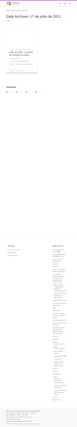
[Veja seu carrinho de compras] (65, 3)
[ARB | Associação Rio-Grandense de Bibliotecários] (13, 3)
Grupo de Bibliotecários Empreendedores (59, 380)
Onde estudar (58, 359)
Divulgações (12, 252)
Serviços (55, 346)
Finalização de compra (59, 300)
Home (8, 10)
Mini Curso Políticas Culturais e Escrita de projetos (59, 315)
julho (23, 10)
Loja (54, 308)
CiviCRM (55, 266)
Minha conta (56, 310)
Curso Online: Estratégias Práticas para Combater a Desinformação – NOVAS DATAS (59, 278)
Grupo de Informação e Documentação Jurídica (60, 392)
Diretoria (55, 342)
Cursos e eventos (14, 249)
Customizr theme (36, 423)
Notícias (13, 10)
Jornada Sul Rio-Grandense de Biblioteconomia (59, 363)
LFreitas (21, 423)
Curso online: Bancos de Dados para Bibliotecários (60, 295)
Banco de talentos (59, 348)
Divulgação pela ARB (60, 356)
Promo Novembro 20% (59, 320)
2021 (18, 10)
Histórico (55, 336)
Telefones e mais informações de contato (19, 421)
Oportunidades (13, 255)
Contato (55, 397)
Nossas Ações (57, 374)
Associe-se (56, 339)
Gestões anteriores (59, 344)
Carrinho (55, 264)
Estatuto (55, 368)
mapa (33, 413)
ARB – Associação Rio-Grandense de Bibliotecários (23, 411)
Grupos (55, 376)
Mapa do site (56, 399)
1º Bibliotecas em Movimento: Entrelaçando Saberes (60, 289)
